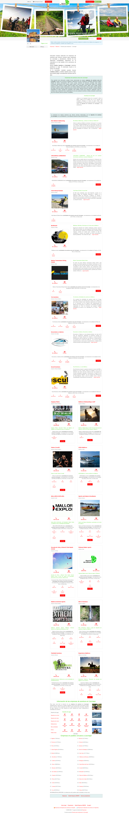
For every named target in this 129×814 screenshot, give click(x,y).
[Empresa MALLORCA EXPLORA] (62, 508)
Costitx (53, 760)
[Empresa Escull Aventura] (59, 377)
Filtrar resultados (83, 38)
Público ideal (53, 732)
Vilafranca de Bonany (83, 756)
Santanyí (81, 786)
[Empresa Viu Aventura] (59, 308)
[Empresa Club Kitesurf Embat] (59, 201)
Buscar (99, 38)
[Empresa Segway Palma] (62, 413)
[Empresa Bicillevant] (59, 236)
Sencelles (54, 756)
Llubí (53, 782)
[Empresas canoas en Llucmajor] (72, 714)
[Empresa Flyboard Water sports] (90, 559)
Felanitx (53, 775)
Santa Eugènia (54, 749)
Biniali (52, 753)
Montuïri (80, 738)
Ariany (80, 790)
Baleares (57, 46)
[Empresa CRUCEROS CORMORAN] (59, 166)
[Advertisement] (37, 99)
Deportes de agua (55, 712)
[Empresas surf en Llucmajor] (79, 714)
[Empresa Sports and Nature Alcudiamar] (90, 508)
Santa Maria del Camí (84, 764)
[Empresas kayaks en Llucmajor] (64, 714)
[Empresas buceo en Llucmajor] (86, 719)
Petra (53, 779)
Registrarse (90, 1)
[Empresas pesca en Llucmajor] (64, 719)
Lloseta (53, 786)
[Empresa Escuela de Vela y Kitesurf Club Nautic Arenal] (62, 560)
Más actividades (54, 726)
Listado (32, 46)
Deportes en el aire (55, 715)
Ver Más (98, 149)
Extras (52, 729)
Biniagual (81, 760)
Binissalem (81, 771)
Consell (81, 767)
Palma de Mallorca (83, 775)
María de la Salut (83, 779)
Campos (80, 745)
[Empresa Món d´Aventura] (90, 613)
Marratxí (54, 767)
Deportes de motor (55, 721)
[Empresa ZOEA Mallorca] (90, 459)
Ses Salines (54, 771)
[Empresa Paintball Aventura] (62, 665)
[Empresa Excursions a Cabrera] (59, 342)
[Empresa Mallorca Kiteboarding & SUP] (90, 413)
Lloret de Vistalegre (83, 749)
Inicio (29, 1)
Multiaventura (54, 723)
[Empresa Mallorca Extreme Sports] (62, 613)
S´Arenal (81, 742)
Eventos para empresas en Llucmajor (80, 812)
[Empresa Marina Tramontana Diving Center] (59, 273)
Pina (52, 745)
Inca (53, 790)
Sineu (53, 764)
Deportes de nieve (55, 718)
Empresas (52, 46)
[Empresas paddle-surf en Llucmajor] (72, 719)
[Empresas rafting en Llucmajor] (79, 719)
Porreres (53, 742)
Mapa (42, 46)
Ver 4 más (75, 733)
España (49, 1)
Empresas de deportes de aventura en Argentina (88, 807)
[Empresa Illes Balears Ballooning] (59, 131)
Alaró (80, 782)
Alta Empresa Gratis (38, 1)
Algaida (53, 738)
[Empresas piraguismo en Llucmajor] (86, 714)
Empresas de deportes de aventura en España (65, 807)
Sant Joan (81, 753)
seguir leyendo (80, 167)
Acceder (98, 1)
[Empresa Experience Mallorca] (90, 665)
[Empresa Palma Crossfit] (62, 459)
